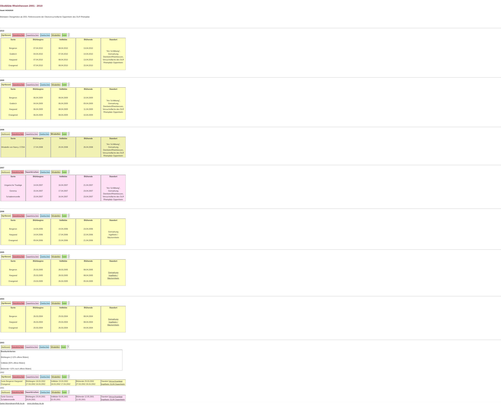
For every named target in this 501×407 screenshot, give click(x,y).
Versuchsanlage (116, 381)
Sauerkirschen (32, 35)
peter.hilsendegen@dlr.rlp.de (13, 403)
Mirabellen (56, 35)
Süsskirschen (18, 35)
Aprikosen (5, 134)
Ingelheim (105, 384)
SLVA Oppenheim (117, 384)
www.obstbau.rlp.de (35, 403)
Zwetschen (45, 35)
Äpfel (64, 35)
